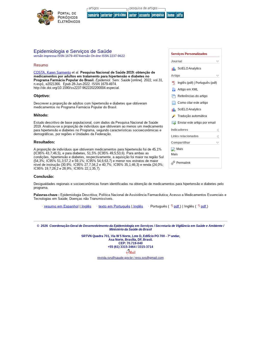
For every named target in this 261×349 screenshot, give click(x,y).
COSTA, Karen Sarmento (52, 72)
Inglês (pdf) (186, 83)
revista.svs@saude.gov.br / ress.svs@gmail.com (130, 258)
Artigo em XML (188, 89)
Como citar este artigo (193, 102)
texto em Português (114, 206)
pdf (177, 206)
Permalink (183, 163)
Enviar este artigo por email (197, 122)
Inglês (86, 206)
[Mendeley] (173, 149)
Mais (179, 149)
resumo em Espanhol (61, 206)
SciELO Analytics (189, 68)
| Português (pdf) (205, 83)
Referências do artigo (192, 96)
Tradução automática (192, 116)
